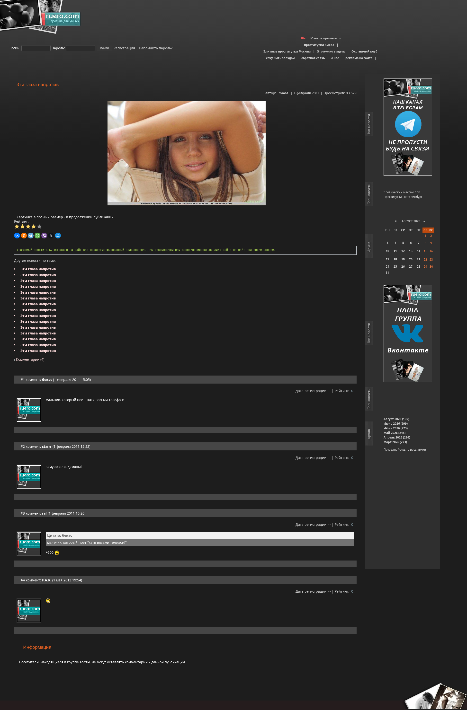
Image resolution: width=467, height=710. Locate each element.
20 (411, 259)
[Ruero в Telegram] (408, 127)
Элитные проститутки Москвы (287, 51)
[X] (51, 235)
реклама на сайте (358, 58)
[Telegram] (31, 235)
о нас (335, 58)
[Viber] (44, 235)
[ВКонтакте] (17, 235)
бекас (47, 379)
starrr (47, 446)
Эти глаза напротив (38, 269)
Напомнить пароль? (155, 47)
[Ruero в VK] (408, 334)
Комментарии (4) (29, 359)
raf (44, 513)
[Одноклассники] (24, 235)
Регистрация (124, 47)
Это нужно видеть (331, 51)
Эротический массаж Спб (402, 192)
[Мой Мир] (58, 235)
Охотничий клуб (364, 51)
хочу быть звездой (280, 58)
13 (411, 251)
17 (387, 259)
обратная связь (313, 58)
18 (395, 259)
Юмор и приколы (323, 38)
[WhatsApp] (37, 235)
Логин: (14, 47)
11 (395, 251)
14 (418, 251)
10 (387, 251)
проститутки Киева (319, 45)
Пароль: (58, 47)
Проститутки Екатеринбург (403, 197)
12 (403, 251)
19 (403, 259)
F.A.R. (46, 580)
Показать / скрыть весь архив (405, 449)
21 (418, 259)
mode (283, 93)
